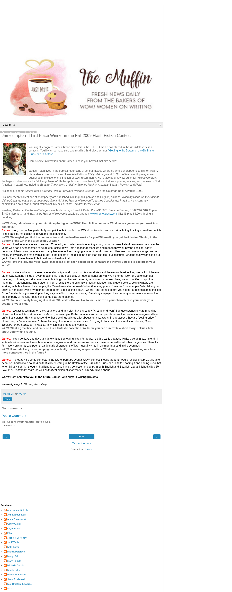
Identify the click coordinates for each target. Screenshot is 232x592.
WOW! (10, 588)
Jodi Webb (13, 542)
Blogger (88, 449)
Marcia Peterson (16, 551)
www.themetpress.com (103, 213)
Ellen (10, 533)
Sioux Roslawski (16, 579)
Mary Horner (14, 560)
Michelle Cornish (16, 565)
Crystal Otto (13, 528)
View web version (81, 443)
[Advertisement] (81, 29)
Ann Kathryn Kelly (16, 514)
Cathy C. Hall (14, 523)
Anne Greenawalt (16, 519)
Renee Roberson (16, 574)
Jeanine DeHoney (16, 537)
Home (81, 436)
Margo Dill (12, 556)
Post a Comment (14, 415)
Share (7, 399)
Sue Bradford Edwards (19, 584)
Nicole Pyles (13, 570)
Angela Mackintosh (17, 510)
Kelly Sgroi (13, 547)
